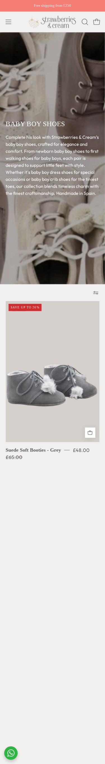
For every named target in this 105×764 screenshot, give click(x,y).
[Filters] (95, 292)
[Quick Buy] (90, 433)
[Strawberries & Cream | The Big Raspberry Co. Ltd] (52, 22)
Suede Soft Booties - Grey (33, 450)
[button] (84, 22)
